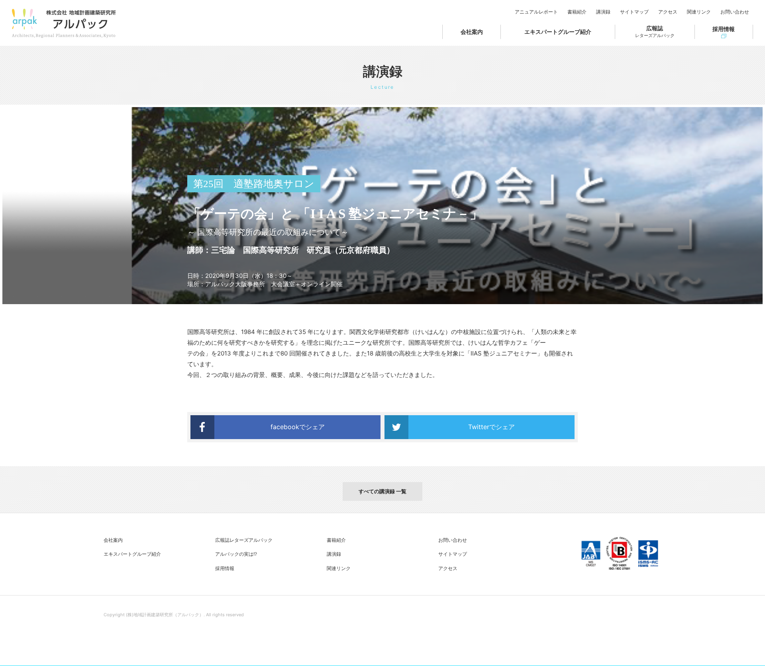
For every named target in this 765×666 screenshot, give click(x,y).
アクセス (667, 12)
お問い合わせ (734, 12)
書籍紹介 (576, 12)
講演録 (603, 12)
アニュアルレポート (536, 12)
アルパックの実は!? (236, 554)
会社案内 (472, 31)
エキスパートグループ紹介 (557, 31)
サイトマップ (634, 12)
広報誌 (655, 31)
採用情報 (723, 28)
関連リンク (699, 12)
